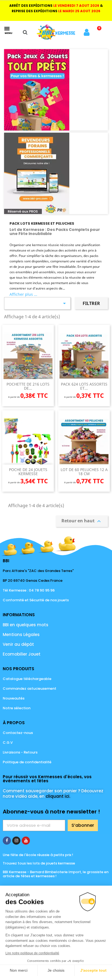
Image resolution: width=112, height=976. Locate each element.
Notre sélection (16, 708)
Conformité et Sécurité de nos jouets (36, 600)
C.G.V (8, 742)
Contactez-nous (18, 732)
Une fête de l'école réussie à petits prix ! (38, 854)
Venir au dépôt (18, 644)
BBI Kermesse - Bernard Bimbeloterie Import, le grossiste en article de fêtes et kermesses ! (55, 874)
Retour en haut (81, 521)
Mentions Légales (21, 634)
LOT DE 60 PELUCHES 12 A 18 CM (84, 471)
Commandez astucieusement (29, 688)
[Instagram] (16, 841)
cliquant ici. (58, 796)
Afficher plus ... (23, 294)
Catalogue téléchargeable (27, 678)
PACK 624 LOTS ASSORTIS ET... (84, 386)
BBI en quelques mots (25, 625)
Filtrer (91, 303)
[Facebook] (7, 841)
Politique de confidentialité (27, 762)
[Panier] (98, 32)
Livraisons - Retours (20, 752)
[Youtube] (26, 841)
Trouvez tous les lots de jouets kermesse (39, 863)
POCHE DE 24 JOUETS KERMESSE (28, 471)
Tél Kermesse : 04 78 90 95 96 (29, 590)
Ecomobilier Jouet (22, 654)
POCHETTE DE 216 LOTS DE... (28, 386)
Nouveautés (13, 698)
